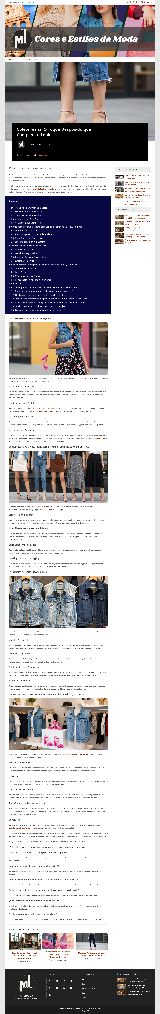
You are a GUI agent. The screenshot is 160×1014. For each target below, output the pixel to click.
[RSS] (49, 995)
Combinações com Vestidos (27, 215)
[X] (49, 981)
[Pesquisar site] (149, 59)
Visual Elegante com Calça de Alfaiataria (32, 234)
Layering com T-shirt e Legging (28, 241)
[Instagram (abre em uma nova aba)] (139, 2)
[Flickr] (57, 988)
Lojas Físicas (19, 272)
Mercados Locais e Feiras (25, 276)
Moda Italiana (48, 145)
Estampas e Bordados (24, 260)
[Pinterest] (49, 988)
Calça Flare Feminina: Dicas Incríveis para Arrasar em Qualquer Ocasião (58, 954)
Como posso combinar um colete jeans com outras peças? (42, 291)
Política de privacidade (66, 1009)
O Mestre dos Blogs (79, 1011)
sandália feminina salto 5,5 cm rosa (47, 189)
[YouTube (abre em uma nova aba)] (147, 2)
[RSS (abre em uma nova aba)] (150, 2)
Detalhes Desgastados (24, 253)
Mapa (84, 997)
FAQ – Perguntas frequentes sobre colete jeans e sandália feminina (43, 287)
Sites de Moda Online (23, 268)
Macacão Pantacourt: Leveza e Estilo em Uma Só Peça (91, 954)
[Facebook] (57, 981)
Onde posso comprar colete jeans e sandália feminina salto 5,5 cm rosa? (49, 298)
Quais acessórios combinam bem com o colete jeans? (39, 306)
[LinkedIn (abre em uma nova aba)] (141, 2)
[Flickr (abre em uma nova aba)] (144, 2)
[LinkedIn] (71, 981)
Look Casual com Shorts (25, 230)
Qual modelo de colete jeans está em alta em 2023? (38, 295)
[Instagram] (64, 981)
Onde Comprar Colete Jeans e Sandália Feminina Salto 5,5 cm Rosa (43, 264)
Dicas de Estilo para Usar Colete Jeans (28, 207)
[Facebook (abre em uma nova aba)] (130, 2)
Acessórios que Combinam (26, 222)
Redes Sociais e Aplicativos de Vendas (31, 279)
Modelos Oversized (22, 249)
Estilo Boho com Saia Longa (27, 238)
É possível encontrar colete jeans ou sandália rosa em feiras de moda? (48, 302)
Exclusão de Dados (94, 1009)
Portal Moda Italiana (78, 841)
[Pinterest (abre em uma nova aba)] (136, 2)
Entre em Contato (89, 988)
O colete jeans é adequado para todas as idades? (37, 310)
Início (84, 979)
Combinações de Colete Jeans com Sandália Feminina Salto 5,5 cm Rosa (45, 226)
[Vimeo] (64, 988)
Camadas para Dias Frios (25, 219)
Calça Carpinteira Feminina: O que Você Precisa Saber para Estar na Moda (24, 956)
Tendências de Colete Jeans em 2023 (28, 245)
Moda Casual (44, 155)
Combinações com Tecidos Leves (29, 257)
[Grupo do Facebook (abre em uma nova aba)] (133, 2)
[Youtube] (71, 988)
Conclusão (15, 283)
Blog (83, 984)
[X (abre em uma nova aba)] (127, 2)
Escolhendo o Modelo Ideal (26, 211)
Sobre (84, 993)
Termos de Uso (81, 1009)
